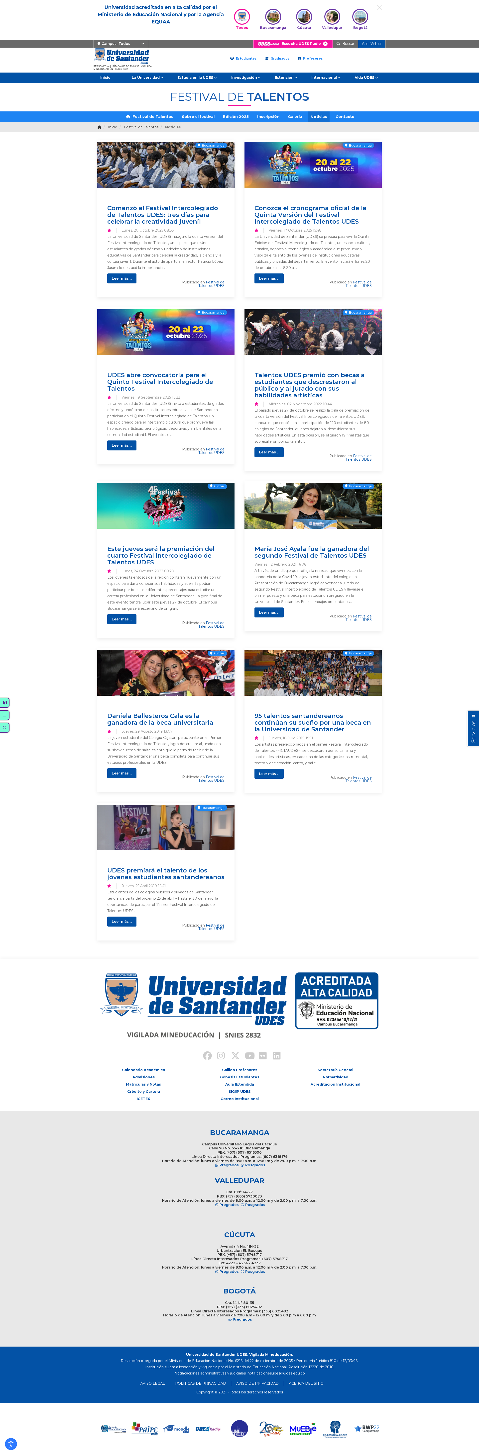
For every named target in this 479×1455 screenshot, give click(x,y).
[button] (11, 1444)
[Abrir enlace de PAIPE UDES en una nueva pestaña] (113, 1429)
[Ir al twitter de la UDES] (232, 1056)
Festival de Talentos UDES (211, 284)
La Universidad (146, 77)
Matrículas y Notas (143, 1084)
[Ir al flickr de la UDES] (260, 1056)
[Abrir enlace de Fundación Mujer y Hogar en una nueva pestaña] (239, 1429)
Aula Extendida (239, 1084)
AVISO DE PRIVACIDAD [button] (257, 1383)
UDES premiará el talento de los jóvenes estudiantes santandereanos (166, 873)
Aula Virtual (371, 43)
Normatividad (335, 1077)
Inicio (105, 77)
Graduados (280, 58)
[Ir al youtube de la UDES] (246, 1056)
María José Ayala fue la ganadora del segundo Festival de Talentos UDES (311, 552)
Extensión (284, 77)
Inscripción (268, 116)
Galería (295, 116)
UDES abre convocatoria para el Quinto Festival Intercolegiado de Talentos (160, 381)
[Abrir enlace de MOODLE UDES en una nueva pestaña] (144, 1429)
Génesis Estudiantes (239, 1077)
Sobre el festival (198, 116)
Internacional (324, 77)
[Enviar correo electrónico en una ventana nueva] (276, 1373)
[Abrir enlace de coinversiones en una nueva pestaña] (366, 1429)
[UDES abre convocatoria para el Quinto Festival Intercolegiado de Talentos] (166, 332)
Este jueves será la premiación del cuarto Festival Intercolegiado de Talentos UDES (161, 555)
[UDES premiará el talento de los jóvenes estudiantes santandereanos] (166, 827)
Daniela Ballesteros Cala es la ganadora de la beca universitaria (160, 719)
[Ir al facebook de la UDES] (204, 1056)
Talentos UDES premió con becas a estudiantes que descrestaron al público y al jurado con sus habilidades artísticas (309, 385)
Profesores (312, 58)
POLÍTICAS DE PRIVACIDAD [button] (200, 1383)
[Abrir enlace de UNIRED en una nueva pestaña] (208, 1429)
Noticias (319, 116)
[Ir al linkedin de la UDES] (274, 1056)
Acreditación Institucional (335, 1084)
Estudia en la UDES (195, 77)
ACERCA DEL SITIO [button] (306, 1383)
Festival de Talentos (152, 116)
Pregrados (229, 1165)
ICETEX (143, 1099)
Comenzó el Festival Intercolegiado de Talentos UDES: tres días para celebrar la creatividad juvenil (162, 214)
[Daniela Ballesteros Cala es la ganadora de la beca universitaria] (166, 673)
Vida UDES (364, 77)
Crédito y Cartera (143, 1091)
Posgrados (255, 1165)
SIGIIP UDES (240, 1091)
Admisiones (143, 1077)
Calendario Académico (143, 1070)
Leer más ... (122, 278)
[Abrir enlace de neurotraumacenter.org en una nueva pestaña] (303, 1429)
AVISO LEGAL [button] (152, 1383)
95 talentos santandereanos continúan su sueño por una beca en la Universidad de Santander (312, 722)
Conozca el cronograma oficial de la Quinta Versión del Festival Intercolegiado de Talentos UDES (310, 214)
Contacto (345, 116)
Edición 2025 (236, 116)
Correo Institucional (240, 1099)
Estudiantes (246, 58)
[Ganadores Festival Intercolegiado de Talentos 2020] (313, 506)
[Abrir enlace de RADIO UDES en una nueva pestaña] (176, 1429)
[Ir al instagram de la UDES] (218, 1056)
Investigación (244, 77)
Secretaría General (335, 1070)
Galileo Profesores (239, 1070)
